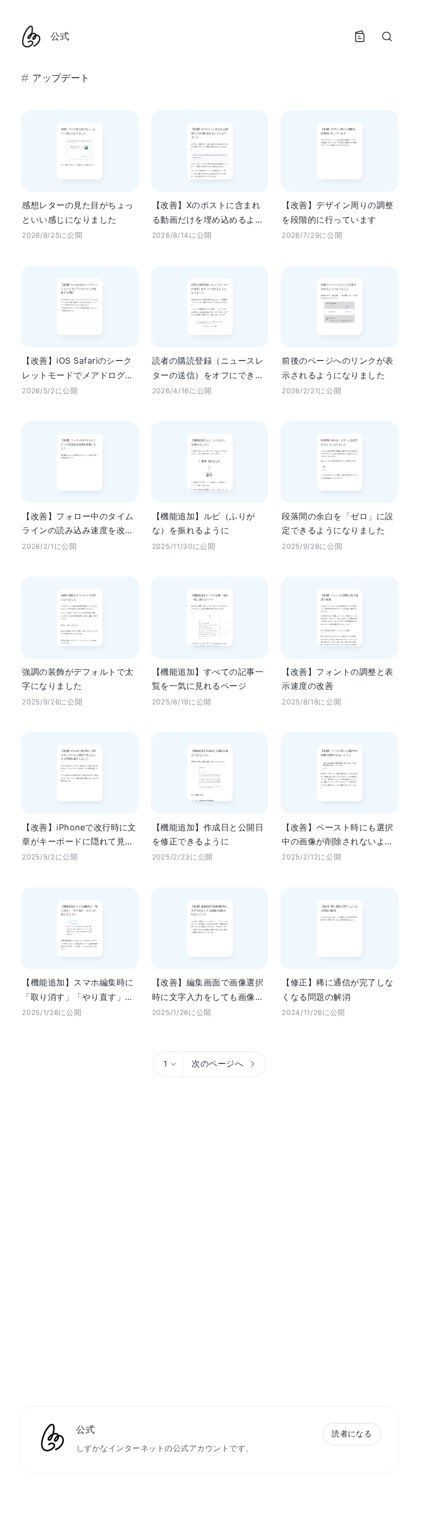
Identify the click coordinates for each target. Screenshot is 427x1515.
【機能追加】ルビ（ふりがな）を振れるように (203, 523)
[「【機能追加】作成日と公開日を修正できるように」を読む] (209, 773)
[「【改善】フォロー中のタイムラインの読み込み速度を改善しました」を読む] (79, 462)
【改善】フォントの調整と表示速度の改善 (337, 678)
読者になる (352, 1434)
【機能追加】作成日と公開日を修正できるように (207, 834)
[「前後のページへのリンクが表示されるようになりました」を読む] (339, 307)
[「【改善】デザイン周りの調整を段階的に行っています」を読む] (339, 151)
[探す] (386, 36)
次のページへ (217, 1063)
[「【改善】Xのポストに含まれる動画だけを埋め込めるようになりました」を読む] (209, 151)
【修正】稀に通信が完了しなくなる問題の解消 (337, 989)
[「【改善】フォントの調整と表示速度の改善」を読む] (339, 617)
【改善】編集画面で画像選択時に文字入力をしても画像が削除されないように (207, 990)
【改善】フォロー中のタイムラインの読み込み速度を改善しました (77, 524)
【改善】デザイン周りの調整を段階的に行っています (337, 212)
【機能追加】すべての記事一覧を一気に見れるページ (207, 678)
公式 (85, 1429)
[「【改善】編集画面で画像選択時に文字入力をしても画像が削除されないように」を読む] (209, 928)
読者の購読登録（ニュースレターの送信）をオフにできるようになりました (207, 368)
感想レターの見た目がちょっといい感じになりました (77, 212)
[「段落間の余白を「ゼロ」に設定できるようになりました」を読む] (339, 462)
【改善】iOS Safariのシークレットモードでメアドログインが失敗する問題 (77, 368)
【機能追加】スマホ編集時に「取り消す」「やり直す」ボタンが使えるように (77, 990)
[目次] (359, 36)
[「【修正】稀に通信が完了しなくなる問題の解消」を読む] (339, 928)
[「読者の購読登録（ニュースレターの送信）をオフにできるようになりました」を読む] (209, 307)
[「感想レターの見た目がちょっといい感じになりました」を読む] (79, 151)
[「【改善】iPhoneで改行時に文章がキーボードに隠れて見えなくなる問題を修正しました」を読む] (79, 773)
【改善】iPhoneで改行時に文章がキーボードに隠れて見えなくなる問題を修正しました (79, 835)
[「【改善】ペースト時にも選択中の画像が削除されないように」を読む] (339, 773)
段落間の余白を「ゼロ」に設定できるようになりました (337, 523)
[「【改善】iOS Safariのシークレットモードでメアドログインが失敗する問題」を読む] (79, 307)
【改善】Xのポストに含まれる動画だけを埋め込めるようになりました (207, 213)
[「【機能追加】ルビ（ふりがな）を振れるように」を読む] (209, 462)
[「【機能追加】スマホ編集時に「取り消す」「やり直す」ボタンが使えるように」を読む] (79, 928)
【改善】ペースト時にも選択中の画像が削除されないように (337, 835)
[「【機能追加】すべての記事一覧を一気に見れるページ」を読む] (209, 617)
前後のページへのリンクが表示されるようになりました (337, 367)
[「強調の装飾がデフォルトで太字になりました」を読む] (79, 617)
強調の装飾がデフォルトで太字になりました (77, 678)
